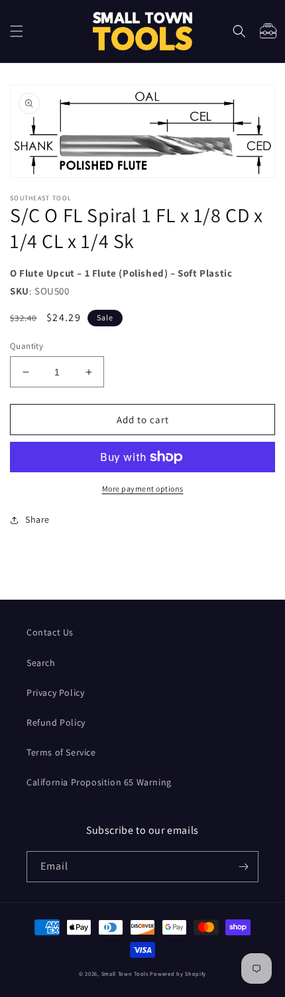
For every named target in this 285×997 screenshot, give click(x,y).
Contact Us (50, 632)
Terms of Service (61, 752)
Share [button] (37, 519)
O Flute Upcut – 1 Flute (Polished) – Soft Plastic (121, 273)
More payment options (143, 489)
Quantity (26, 346)
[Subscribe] (243, 866)
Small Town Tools (124, 973)
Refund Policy (56, 722)
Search (41, 663)
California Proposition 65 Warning (99, 782)
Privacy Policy (55, 692)
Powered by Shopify (178, 973)
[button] (16, 31)
